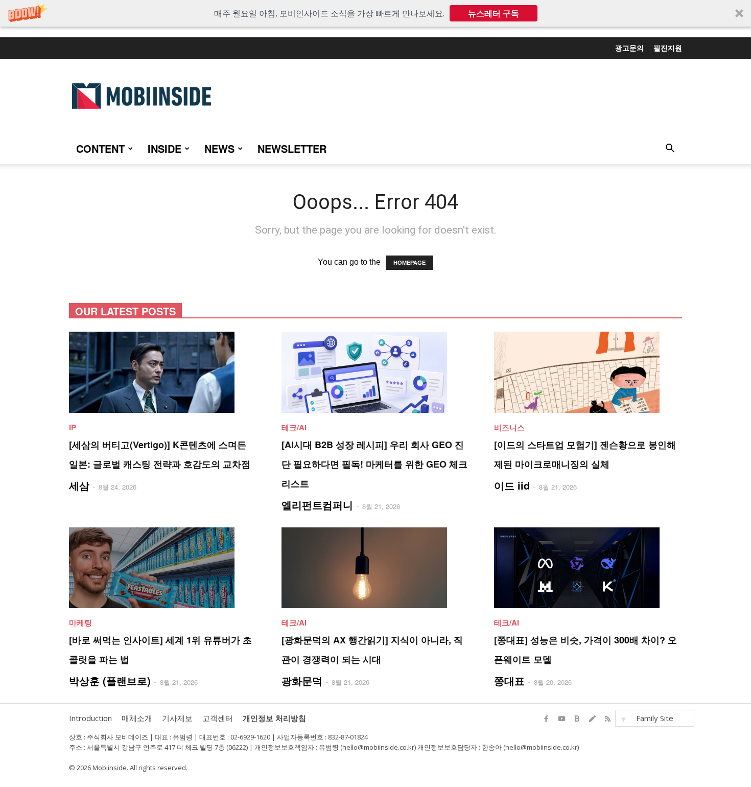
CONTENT (100, 148)
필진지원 (667, 47)
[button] (375, 13)
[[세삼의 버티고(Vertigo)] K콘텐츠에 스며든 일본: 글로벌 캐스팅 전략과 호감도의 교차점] (163, 372)
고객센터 (217, 718)
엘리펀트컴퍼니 (317, 504)
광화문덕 (301, 680)
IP (72, 427)
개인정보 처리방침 (274, 718)
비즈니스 (509, 427)
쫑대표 (509, 680)
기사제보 (177, 718)
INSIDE (164, 148)
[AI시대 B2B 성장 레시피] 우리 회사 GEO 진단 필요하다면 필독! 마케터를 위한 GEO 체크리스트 (374, 464)
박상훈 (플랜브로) (110, 680)
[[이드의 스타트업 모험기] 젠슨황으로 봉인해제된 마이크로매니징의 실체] (588, 372)
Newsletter (291, 148)
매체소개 (137, 718)
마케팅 (80, 622)
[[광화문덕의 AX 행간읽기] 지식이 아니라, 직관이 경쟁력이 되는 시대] (375, 568)
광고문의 (629, 47)
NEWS (219, 148)
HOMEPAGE (409, 263)
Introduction (90, 718)
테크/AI (294, 427)
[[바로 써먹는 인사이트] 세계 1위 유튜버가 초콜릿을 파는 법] (163, 568)
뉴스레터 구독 (493, 13)
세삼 (79, 485)
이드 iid (512, 485)
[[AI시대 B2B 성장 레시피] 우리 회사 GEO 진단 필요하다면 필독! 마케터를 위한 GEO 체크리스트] (375, 372)
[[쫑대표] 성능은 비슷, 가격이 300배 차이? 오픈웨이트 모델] (588, 568)
